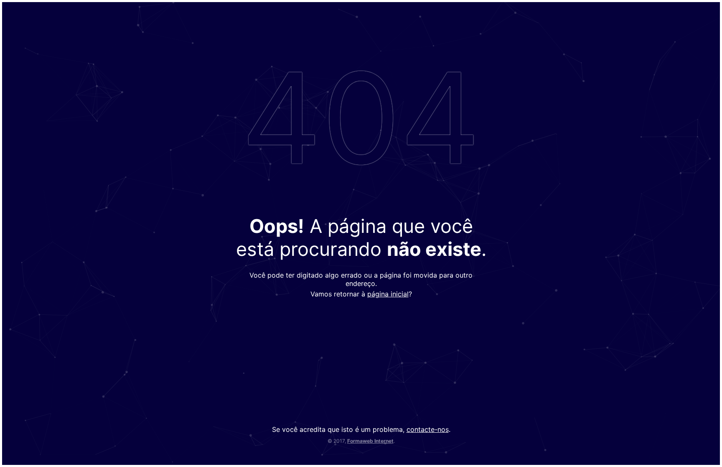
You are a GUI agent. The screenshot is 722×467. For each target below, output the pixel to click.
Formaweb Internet (370, 441)
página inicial (388, 294)
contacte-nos (428, 429)
